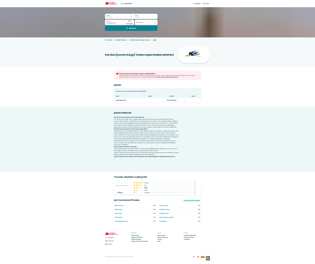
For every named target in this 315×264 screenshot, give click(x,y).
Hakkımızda (135, 235)
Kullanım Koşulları (137, 237)
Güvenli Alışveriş (163, 237)
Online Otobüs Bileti (190, 235)
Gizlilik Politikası (136, 239)
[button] (197, 3)
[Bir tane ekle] (155, 22)
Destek (207, 3)
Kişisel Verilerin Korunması (139, 241)
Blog (159, 241)
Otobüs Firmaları (121, 40)
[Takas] (131, 16)
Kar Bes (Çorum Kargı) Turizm (139, 40)
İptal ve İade (161, 235)
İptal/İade (197, 3)
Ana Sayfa (108, 40)
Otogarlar (187, 239)
